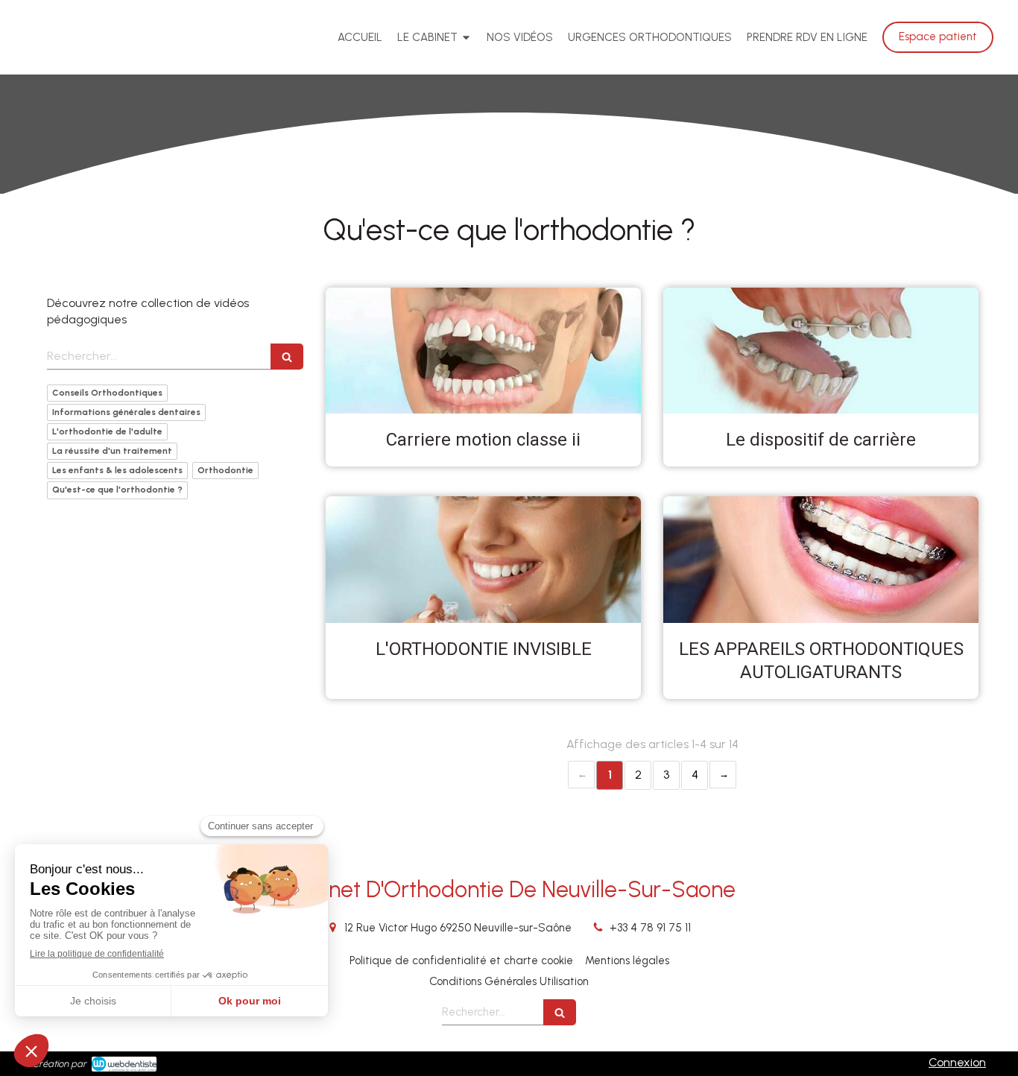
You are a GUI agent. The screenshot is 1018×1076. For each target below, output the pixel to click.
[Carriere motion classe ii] (483, 351)
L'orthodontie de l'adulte (107, 431)
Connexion (957, 1062)
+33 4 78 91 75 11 (650, 927)
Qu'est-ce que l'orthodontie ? (117, 489)
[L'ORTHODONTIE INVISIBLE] (483, 559)
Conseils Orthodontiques (107, 392)
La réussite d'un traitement (112, 451)
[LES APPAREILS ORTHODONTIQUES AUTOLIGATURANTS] (821, 559)
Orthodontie (225, 470)
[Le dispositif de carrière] (821, 351)
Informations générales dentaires (126, 412)
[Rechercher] (287, 357)
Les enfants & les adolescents (117, 470)
